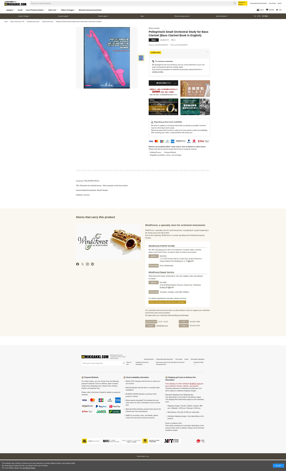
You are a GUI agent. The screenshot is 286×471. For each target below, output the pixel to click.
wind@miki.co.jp (162, 326)
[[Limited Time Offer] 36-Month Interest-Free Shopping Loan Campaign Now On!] (163, 107)
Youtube (92, 264)
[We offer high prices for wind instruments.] (195, 88)
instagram (87, 264)
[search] (235, 3)
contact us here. (157, 72)
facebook (77, 264)
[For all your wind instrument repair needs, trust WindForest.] (195, 107)
